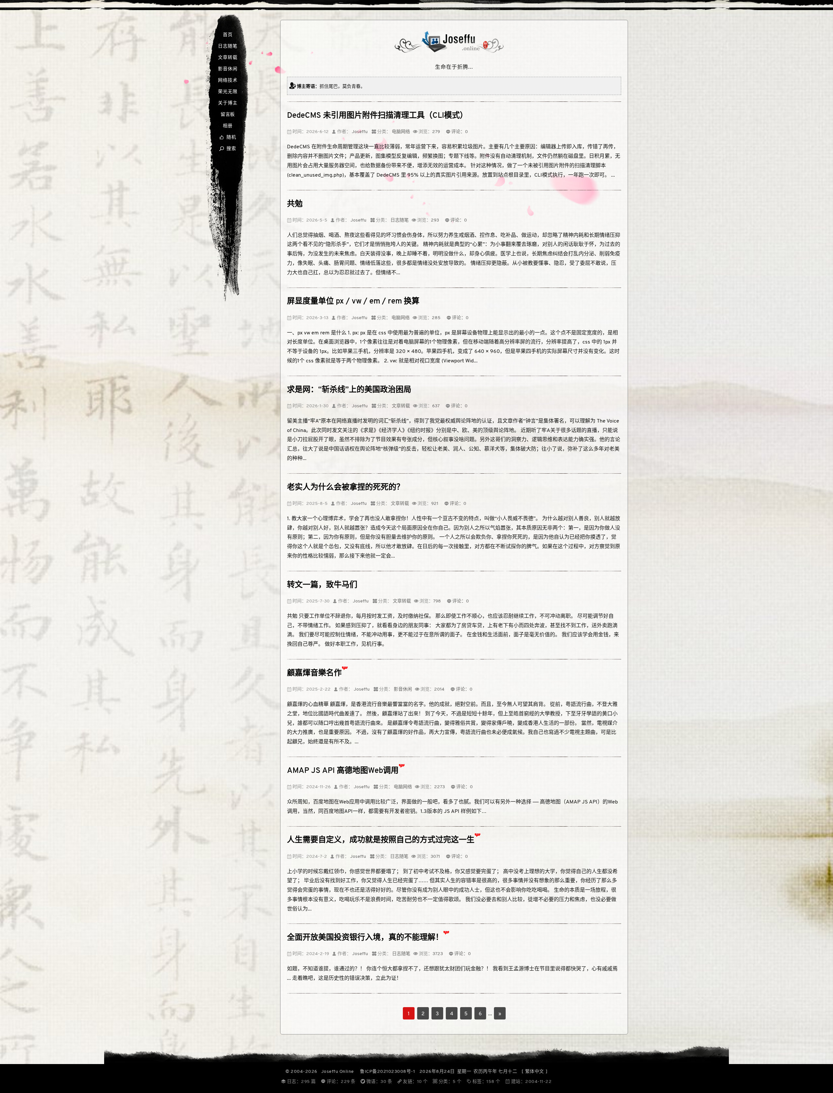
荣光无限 (227, 91)
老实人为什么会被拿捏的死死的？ (345, 488)
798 (437, 601)
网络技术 (227, 80)
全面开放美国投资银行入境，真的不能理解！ (365, 938)
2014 (439, 689)
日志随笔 (227, 46)
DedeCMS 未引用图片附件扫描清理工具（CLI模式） (377, 116)
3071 (435, 856)
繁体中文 (534, 1071)
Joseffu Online (337, 1071)
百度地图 (323, 802)
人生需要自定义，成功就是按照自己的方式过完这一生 (380, 840)
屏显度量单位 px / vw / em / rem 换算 (353, 301)
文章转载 (227, 57)
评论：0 (459, 131)
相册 (228, 126)
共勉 (295, 204)
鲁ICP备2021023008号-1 (387, 1071)
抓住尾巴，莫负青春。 (342, 86)
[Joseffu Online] (454, 51)
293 (435, 220)
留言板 (228, 114)
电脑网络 (401, 131)
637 (436, 406)
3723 (437, 953)
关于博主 (227, 103)
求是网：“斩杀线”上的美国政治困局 (349, 390)
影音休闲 (227, 69)
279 (436, 131)
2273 (439, 787)
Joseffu (360, 131)
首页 (228, 35)
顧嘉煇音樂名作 (314, 673)
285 (436, 318)
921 (434, 503)
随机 (227, 137)
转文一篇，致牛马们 (322, 585)
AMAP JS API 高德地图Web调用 (343, 771)
